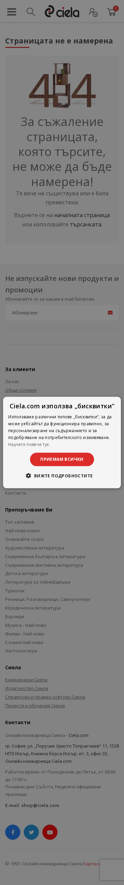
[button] (62, 475)
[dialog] (62, 442)
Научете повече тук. (29, 444)
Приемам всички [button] (62, 459)
